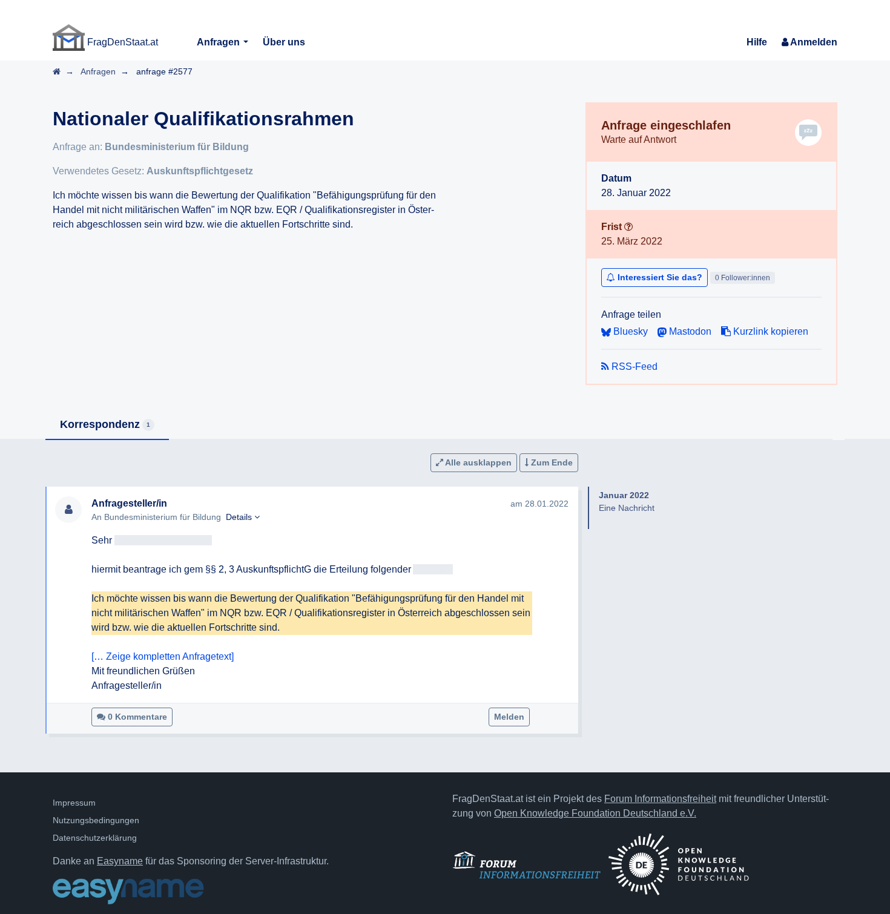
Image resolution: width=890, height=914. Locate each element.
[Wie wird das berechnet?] (628, 227)
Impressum (74, 802)
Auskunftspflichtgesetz (200, 171)
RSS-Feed (633, 366)
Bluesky (629, 331)
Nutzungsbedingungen (96, 820)
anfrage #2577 (164, 71)
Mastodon (689, 331)
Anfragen (219, 42)
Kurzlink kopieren (769, 331)
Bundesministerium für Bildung (177, 147)
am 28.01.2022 (539, 503)
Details (240, 517)
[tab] (107, 425)
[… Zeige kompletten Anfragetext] (162, 656)
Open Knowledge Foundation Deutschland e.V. (595, 813)
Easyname (120, 861)
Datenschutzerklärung (95, 838)
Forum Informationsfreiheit (660, 799)
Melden (509, 717)
